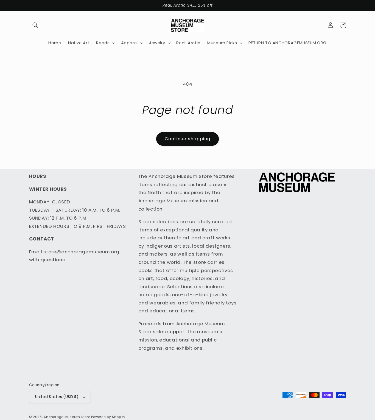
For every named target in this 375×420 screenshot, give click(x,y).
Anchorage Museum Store (67, 417)
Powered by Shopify (108, 417)
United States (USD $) (57, 396)
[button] (35, 25)
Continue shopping (187, 139)
